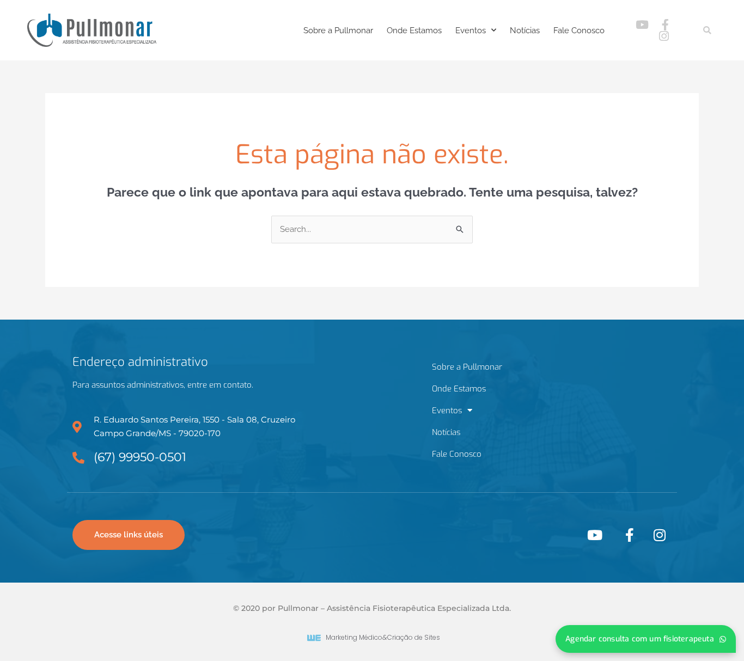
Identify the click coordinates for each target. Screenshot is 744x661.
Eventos (470, 30)
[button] (707, 30)
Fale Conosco (579, 30)
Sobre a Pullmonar (338, 30)
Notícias (525, 30)
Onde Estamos (414, 30)
